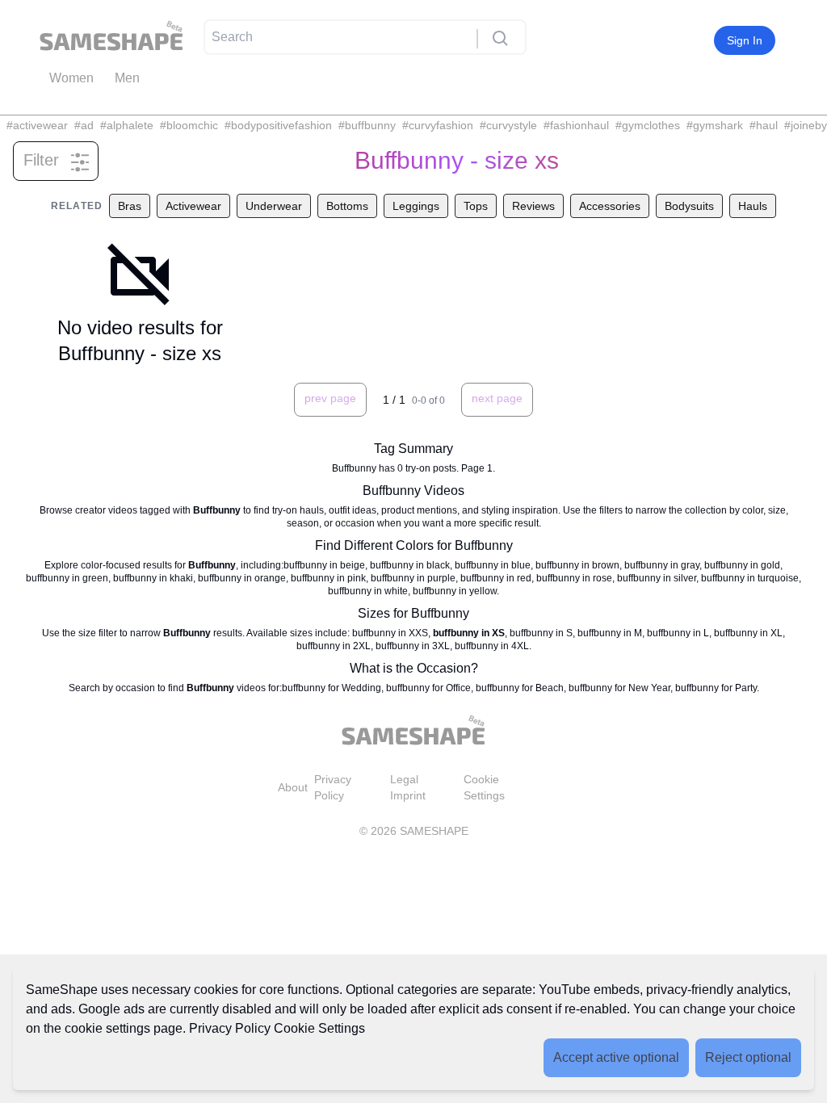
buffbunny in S (541, 633)
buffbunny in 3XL (413, 646)
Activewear (193, 205)
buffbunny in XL (748, 633)
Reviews (533, 205)
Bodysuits (689, 205)
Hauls (752, 205)
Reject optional (748, 1057)
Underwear (274, 205)
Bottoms (347, 205)
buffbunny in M (609, 633)
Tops (476, 205)
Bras (129, 205)
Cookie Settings (319, 1028)
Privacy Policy (230, 1028)
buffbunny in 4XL (492, 646)
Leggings (416, 205)
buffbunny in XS (469, 633)
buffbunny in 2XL (333, 646)
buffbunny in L (678, 633)
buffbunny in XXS (390, 633)
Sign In (744, 40)
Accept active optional (616, 1057)
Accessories (609, 205)
